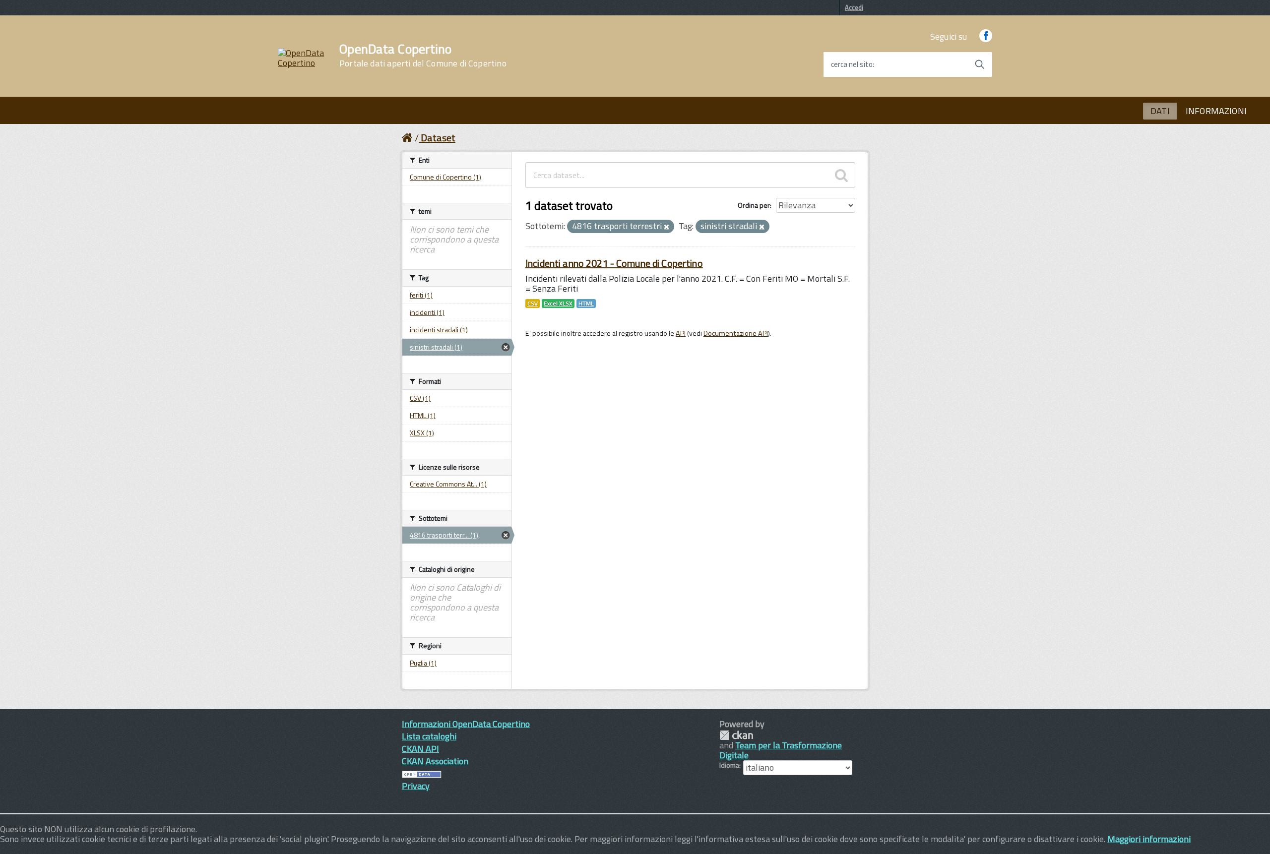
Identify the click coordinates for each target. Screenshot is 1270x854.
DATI (1160, 111)
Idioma (729, 765)
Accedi (854, 7)
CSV (532, 303)
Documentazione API (735, 333)
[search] (841, 175)
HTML (586, 303)
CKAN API (420, 748)
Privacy (416, 786)
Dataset (438, 137)
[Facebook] (985, 36)
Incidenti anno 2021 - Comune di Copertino (614, 263)
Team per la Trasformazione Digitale (780, 750)
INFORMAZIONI (1216, 111)
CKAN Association (435, 761)
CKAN (736, 735)
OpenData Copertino (423, 55)
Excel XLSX (558, 303)
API (681, 333)
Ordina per (754, 205)
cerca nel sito (852, 64)
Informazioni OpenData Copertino (466, 724)
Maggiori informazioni (1149, 839)
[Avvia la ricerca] (979, 64)
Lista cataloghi (429, 736)
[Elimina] (666, 227)
